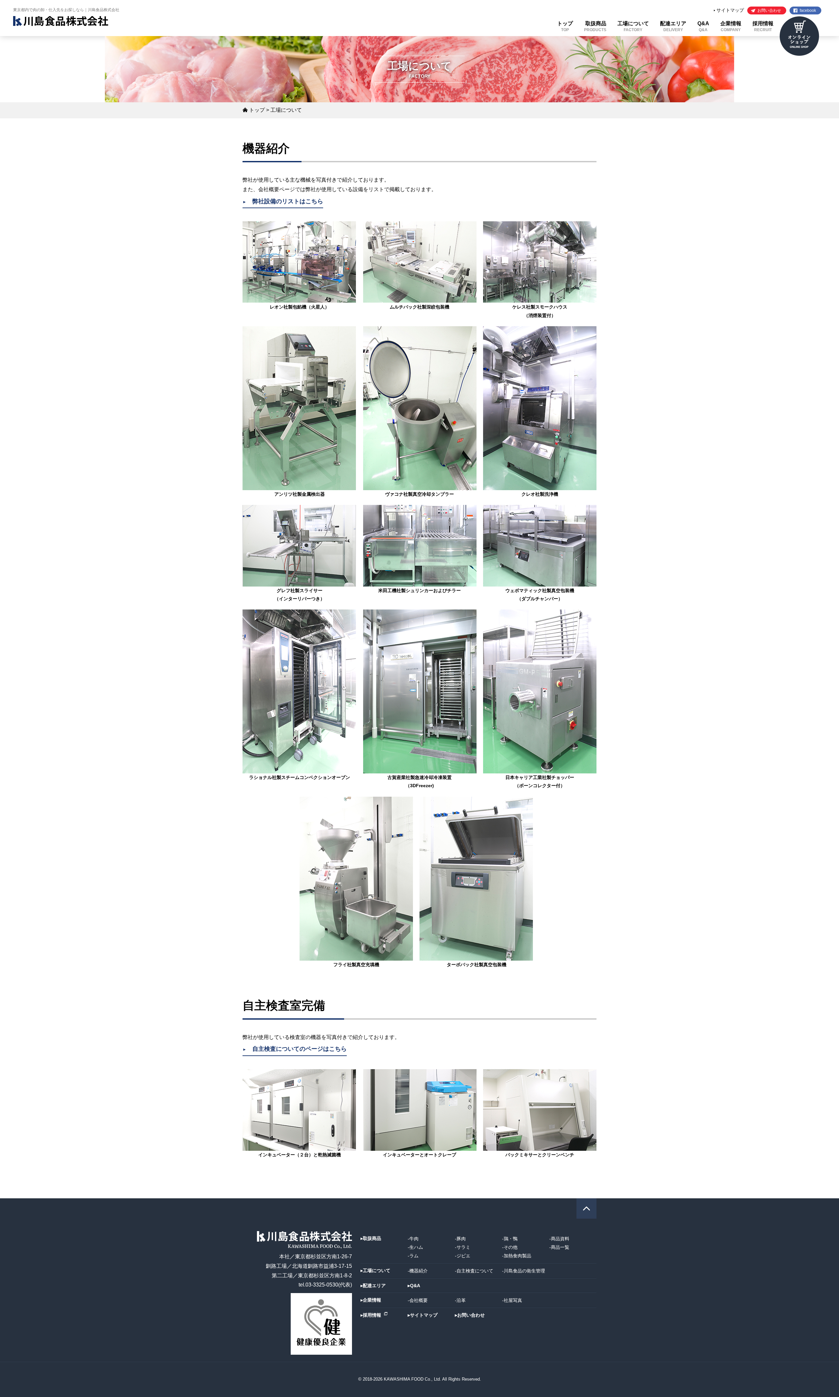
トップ (565, 26)
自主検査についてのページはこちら (295, 1049)
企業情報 (730, 26)
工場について (633, 26)
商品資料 (560, 1238)
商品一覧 (560, 1247)
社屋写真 (513, 1300)
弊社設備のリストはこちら (283, 201)
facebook (808, 10)
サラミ (463, 1247)
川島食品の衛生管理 (524, 1270)
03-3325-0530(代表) (328, 1284)
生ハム (416, 1247)
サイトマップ (729, 10)
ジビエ (463, 1255)
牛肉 (414, 1238)
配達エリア (673, 26)
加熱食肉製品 (517, 1255)
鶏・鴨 (510, 1238)
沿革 (461, 1300)
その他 (510, 1247)
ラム (414, 1255)
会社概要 (418, 1300)
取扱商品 (595, 26)
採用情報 (762, 26)
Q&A (703, 26)
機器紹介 (418, 1270)
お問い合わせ (769, 10)
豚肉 (461, 1238)
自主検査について (475, 1270)
